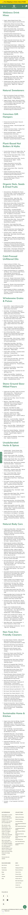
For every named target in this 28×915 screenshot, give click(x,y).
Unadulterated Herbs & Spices (20, 829)
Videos (3, 874)
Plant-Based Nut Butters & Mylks (20, 824)
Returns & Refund (18, 870)
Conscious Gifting (19, 821)
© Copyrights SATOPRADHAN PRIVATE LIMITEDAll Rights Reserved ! (14, 910)
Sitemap (3, 876)
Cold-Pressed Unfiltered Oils (20, 832)
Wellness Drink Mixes (19, 817)
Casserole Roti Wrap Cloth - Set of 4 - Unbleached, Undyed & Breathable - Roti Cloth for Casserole (14, 743)
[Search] (5, 6)
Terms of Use (18, 872)
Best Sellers (4, 867)
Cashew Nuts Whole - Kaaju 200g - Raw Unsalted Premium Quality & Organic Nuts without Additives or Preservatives (13, 200)
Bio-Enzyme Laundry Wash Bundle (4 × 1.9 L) (14, 686)
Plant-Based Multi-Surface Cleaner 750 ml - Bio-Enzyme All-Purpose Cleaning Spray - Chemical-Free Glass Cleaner (13, 671)
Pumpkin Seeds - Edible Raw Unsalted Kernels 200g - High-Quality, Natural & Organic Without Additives (14, 239)
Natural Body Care (19, 839)
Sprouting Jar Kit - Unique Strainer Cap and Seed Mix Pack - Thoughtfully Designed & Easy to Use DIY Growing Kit (14, 786)
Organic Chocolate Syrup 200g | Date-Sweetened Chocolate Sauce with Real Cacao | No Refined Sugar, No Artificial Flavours (14, 108)
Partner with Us (18, 878)
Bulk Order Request (19, 880)
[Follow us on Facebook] (3, 896)
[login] (22, 6)
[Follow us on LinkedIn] (3, 904)
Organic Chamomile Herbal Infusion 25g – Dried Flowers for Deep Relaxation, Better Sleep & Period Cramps (14, 41)
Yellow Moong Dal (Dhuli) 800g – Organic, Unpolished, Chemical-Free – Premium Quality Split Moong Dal (14, 364)
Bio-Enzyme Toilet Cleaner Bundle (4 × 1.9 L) (14, 691)
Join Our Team (18, 882)
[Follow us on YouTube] (7, 900)
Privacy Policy (18, 874)
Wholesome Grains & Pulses (19, 834)
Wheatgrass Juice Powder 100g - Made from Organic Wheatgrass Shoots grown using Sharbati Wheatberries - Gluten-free (14, 78)
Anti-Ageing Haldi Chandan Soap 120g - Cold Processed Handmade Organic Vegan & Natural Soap (14, 591)
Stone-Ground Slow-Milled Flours (20, 837)
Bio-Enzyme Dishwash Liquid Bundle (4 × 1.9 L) (14, 689)
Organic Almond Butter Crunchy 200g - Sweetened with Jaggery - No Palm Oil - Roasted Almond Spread (13, 165)
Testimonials (4, 870)
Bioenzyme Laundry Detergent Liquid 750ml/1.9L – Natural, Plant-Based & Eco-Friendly (13, 650)
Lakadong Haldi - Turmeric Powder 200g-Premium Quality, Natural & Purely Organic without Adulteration (13, 452)
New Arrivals (4, 865)
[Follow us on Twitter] (7, 896)
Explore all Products (19, 814)
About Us (17, 865)
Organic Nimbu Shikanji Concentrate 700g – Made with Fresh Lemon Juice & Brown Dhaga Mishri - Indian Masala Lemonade (14, 25)
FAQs (3, 878)
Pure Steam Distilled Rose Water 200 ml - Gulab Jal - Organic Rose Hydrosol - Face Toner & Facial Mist (14, 568)
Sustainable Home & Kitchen (19, 844)
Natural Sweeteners (19, 819)
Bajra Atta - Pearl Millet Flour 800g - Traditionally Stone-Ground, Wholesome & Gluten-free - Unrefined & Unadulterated (13, 409)
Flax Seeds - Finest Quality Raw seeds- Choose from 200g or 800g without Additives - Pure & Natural (14, 226)
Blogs (3, 872)
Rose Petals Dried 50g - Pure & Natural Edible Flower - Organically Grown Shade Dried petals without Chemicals (14, 502)
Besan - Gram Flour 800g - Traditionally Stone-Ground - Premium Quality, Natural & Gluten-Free (14, 427)
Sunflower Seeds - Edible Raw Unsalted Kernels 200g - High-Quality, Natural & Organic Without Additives (14, 234)
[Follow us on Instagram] (3, 900)
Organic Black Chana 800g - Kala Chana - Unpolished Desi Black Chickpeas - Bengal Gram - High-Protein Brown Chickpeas (13, 345)
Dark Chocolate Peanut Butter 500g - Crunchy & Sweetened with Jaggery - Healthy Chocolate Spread (14, 160)
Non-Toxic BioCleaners (20, 841)
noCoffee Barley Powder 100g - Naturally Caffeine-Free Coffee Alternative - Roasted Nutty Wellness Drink (13, 53)
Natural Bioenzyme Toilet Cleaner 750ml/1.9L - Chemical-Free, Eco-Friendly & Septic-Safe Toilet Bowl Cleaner (14, 661)
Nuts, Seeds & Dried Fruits (20, 826)
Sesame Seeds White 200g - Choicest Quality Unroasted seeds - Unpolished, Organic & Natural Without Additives (14, 221)
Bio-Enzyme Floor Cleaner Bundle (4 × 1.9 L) (14, 693)
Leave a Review (18, 887)
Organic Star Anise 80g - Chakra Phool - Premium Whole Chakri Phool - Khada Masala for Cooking (14, 478)
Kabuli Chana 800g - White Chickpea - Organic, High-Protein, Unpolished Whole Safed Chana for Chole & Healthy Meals (14, 340)
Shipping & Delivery (19, 867)
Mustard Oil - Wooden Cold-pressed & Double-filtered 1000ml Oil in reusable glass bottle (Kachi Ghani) (14, 286)
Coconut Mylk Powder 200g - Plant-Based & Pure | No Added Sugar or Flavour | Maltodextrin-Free (14, 178)
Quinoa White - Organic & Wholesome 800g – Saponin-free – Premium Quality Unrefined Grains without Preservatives (14, 307)
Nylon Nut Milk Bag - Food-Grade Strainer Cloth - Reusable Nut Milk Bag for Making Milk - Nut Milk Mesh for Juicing (14, 730)
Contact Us (17, 885)
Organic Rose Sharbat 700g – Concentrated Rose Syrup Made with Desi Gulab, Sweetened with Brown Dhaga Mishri (14, 30)
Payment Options (18, 876)
